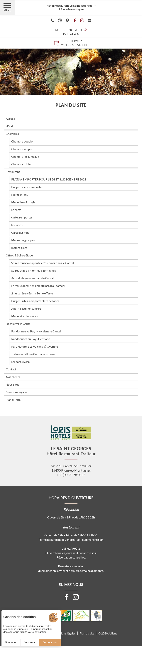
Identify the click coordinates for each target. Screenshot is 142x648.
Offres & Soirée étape (19, 255)
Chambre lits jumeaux (25, 156)
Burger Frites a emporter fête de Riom (35, 301)
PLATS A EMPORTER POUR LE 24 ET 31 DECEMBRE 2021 (48, 179)
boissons (17, 225)
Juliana (112, 633)
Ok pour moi (50, 642)
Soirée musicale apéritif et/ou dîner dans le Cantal (42, 263)
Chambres (12, 133)
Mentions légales (16, 392)
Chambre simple (21, 149)
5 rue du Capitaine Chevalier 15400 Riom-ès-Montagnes (71, 468)
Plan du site (13, 399)
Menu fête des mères (24, 316)
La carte (16, 209)
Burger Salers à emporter (27, 187)
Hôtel (9, 126)
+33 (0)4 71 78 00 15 (71, 475)
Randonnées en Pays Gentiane (30, 339)
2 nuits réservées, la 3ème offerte (32, 293)
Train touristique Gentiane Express (33, 354)
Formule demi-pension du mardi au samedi (38, 285)
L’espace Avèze (20, 361)
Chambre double (22, 141)
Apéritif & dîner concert (26, 308)
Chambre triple (21, 164)
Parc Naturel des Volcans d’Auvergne (34, 346)
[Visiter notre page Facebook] (66, 597)
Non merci (11, 642)
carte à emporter (21, 217)
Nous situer (13, 384)
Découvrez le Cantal (18, 323)
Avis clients (13, 377)
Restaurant (13, 171)
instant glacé (19, 247)
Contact (11, 369)
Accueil (10, 118)
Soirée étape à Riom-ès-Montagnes (33, 270)
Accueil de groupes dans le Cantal (32, 278)
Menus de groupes (23, 240)
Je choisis (30, 642)
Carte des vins (20, 232)
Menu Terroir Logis (23, 202)
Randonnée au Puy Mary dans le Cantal (36, 331)
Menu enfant (19, 194)
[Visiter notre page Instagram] (76, 597)
